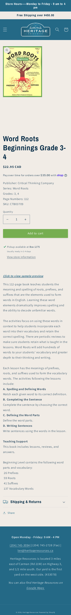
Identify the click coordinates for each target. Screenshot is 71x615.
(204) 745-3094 (20, 545)
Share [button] (11, 513)
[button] (5, 29)
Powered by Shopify (47, 612)
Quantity (8, 211)
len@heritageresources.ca (35, 550)
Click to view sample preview (23, 276)
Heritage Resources (31, 612)
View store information (21, 257)
